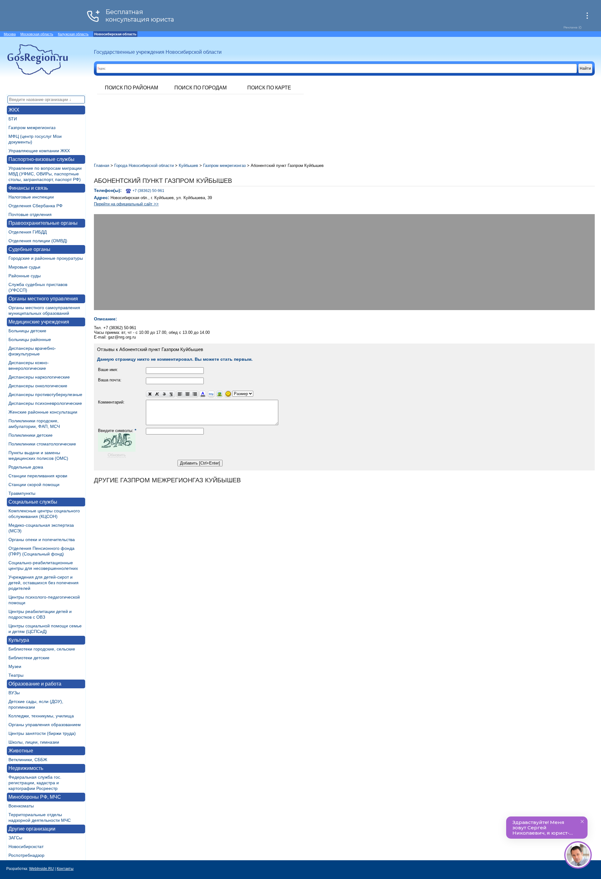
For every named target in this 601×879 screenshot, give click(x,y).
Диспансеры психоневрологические (45, 403)
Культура (18, 640)
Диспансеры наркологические (39, 376)
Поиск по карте (269, 87)
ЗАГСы (15, 837)
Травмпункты (21, 493)
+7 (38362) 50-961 (148, 190)
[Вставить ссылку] (211, 394)
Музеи (14, 666)
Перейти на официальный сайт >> (126, 204)
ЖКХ (13, 110)
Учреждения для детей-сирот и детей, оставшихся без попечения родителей (43, 583)
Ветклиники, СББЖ (27, 759)
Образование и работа (34, 683)
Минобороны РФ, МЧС (34, 797)
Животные (20, 750)
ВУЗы (14, 692)
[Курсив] (157, 394)
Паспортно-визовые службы (41, 159)
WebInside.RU (41, 868)
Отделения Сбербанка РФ (35, 205)
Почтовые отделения (30, 214)
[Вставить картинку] (219, 394)
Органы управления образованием (44, 724)
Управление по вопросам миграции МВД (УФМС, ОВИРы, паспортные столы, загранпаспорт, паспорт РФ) (45, 174)
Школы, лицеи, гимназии (33, 742)
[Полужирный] (149, 394)
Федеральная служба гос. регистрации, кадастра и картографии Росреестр (34, 783)
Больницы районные (29, 339)
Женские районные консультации (42, 411)
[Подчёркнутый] (171, 394)
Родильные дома (25, 467)
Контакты (65, 868)
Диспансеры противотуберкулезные (45, 394)
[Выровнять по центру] (187, 394)
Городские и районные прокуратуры (45, 258)
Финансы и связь (28, 188)
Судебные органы (29, 249)
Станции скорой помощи (33, 484)
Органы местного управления (43, 298)
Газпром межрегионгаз (31, 127)
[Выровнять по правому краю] (194, 394)
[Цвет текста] (202, 394)
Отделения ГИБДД (27, 231)
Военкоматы (21, 805)
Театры (15, 675)
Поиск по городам (200, 87)
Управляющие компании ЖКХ (39, 150)
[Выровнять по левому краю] (180, 394)
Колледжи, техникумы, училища (41, 715)
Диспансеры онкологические (37, 385)
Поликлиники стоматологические (42, 443)
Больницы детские (27, 330)
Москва (10, 34)
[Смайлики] (228, 394)
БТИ (12, 118)
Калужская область (73, 34)
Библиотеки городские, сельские (41, 648)
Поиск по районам (131, 87)
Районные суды (24, 275)
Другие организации (31, 828)
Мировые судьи (24, 266)
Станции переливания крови (37, 475)
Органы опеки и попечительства (41, 539)
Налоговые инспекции (31, 196)
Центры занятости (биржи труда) (42, 733)
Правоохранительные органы (43, 223)
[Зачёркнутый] (164, 394)
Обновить (117, 455)
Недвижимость (25, 768)
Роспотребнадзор (26, 855)
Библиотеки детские (28, 657)
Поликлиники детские (30, 435)
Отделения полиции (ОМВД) (37, 240)
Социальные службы (32, 502)
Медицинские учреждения (38, 321)
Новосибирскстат (26, 846)
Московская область (36, 34)
